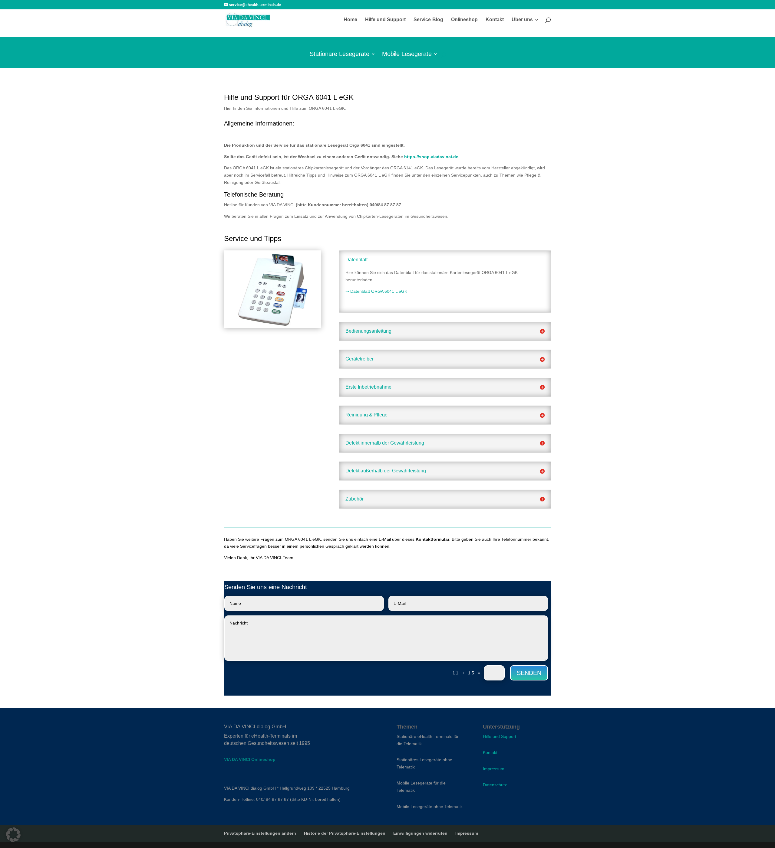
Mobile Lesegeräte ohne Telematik (430, 806)
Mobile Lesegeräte (407, 54)
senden (529, 673)
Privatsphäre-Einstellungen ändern (260, 833)
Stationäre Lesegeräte (339, 54)
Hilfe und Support (385, 20)
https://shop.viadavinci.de (431, 156)
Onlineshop (464, 20)
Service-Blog (428, 20)
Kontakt (495, 20)
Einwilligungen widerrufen (420, 833)
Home (350, 20)
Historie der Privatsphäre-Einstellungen (344, 833)
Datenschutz (495, 784)
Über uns (522, 20)
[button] (13, 834)
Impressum (493, 768)
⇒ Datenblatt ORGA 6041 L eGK (376, 291)
